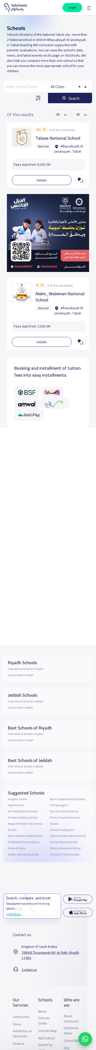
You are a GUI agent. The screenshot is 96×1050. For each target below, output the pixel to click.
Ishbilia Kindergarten (62, 829)
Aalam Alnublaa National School (68, 835)
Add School (46, 1038)
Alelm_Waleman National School (59, 297)
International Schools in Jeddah (25, 701)
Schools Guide (44, 1021)
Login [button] (72, 7)
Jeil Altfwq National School (23, 811)
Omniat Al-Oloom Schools (64, 854)
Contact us (29, 969)
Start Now (13, 914)
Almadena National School (22, 817)
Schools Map (47, 1030)
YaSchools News (71, 1030)
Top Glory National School (64, 811)
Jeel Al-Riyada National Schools (67, 799)
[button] (89, 7)
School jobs (21, 1016)
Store (17, 1024)
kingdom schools (17, 799)
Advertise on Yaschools (22, 1033)
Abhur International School (65, 848)
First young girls (59, 805)
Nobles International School (23, 854)
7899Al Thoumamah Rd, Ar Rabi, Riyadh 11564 (50, 955)
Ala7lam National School (63, 842)
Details (42, 180)
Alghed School (16, 805)
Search (73, 98)
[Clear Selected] (79, 87)
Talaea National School (57, 138)
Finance (18, 1043)
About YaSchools (71, 1019)
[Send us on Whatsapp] (85, 1039)
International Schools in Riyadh (26, 668)
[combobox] (69, 87)
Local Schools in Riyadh (21, 675)
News (42, 1011)
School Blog (72, 1040)
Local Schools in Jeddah (20, 707)
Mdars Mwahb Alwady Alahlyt (25, 835)
